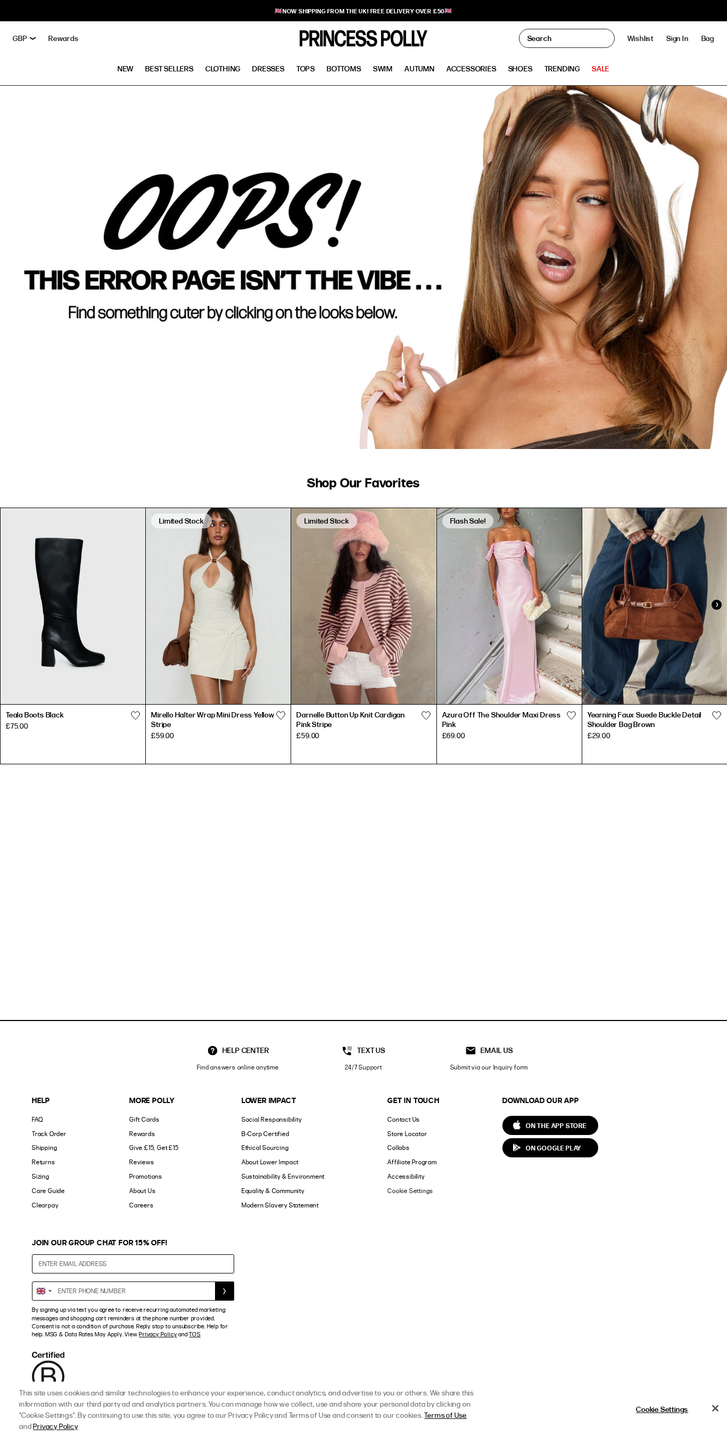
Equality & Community (273, 1191)
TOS (194, 1334)
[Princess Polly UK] (363, 38)
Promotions (145, 1176)
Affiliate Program (412, 1162)
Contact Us (403, 1119)
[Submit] (224, 1291)
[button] (707, 38)
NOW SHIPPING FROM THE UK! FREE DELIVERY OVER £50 (363, 11)
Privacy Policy (158, 1334)
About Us (142, 1191)
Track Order (49, 1134)
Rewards (142, 1134)
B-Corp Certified (266, 1134)
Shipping (44, 1148)
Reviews (141, 1162)
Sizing (40, 1176)
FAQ (37, 1119)
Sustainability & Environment (283, 1176)
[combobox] (43, 1291)
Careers (141, 1205)
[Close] (715, 1408)
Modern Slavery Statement (280, 1205)
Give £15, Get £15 (154, 1148)
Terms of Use (445, 1414)
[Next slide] (716, 605)
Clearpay (45, 1205)
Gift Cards (144, 1119)
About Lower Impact (270, 1162)
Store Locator (407, 1134)
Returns (43, 1162)
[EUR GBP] (24, 38)
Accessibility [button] (405, 1176)
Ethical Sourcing (265, 1148)
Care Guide (48, 1191)
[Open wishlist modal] (135, 715)
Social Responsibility (272, 1119)
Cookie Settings (410, 1191)
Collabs (398, 1148)
